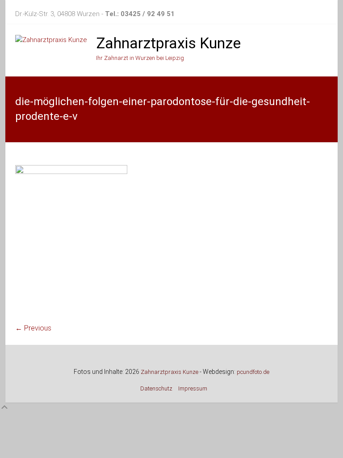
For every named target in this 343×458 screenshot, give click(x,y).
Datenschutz (156, 388)
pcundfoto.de (253, 372)
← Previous (33, 328)
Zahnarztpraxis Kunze (168, 43)
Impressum (192, 388)
